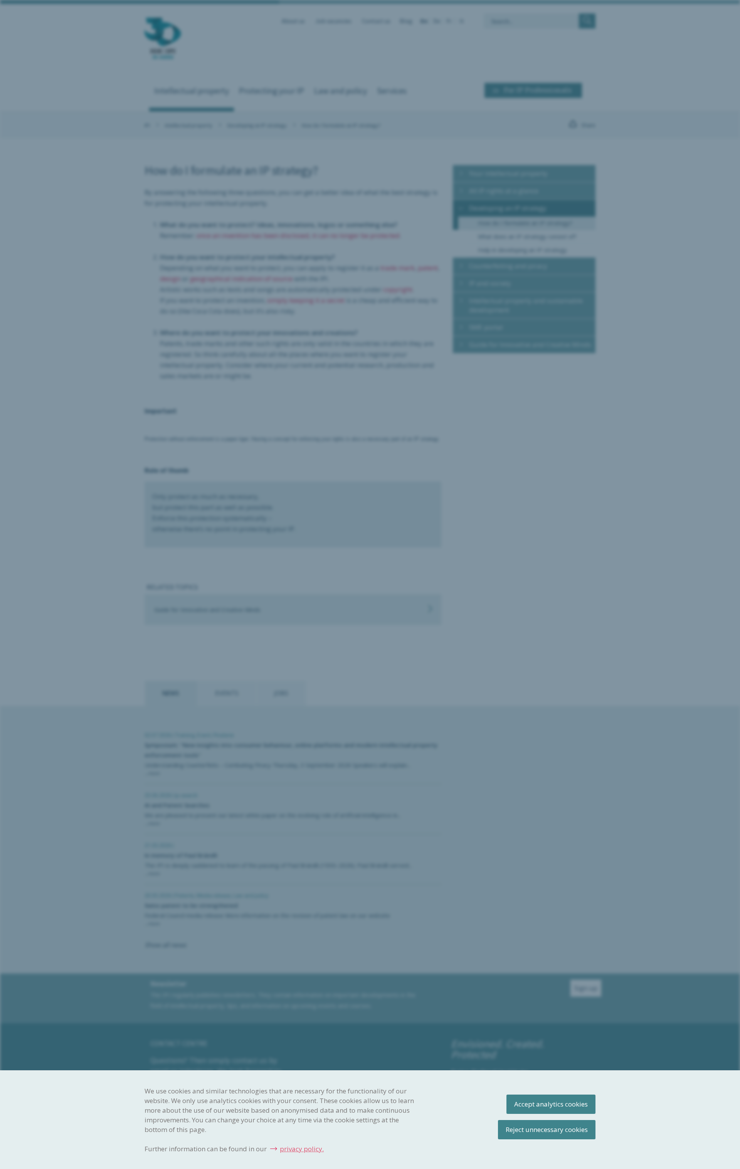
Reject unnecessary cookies (547, 1129)
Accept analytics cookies (551, 1104)
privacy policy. (302, 1148)
